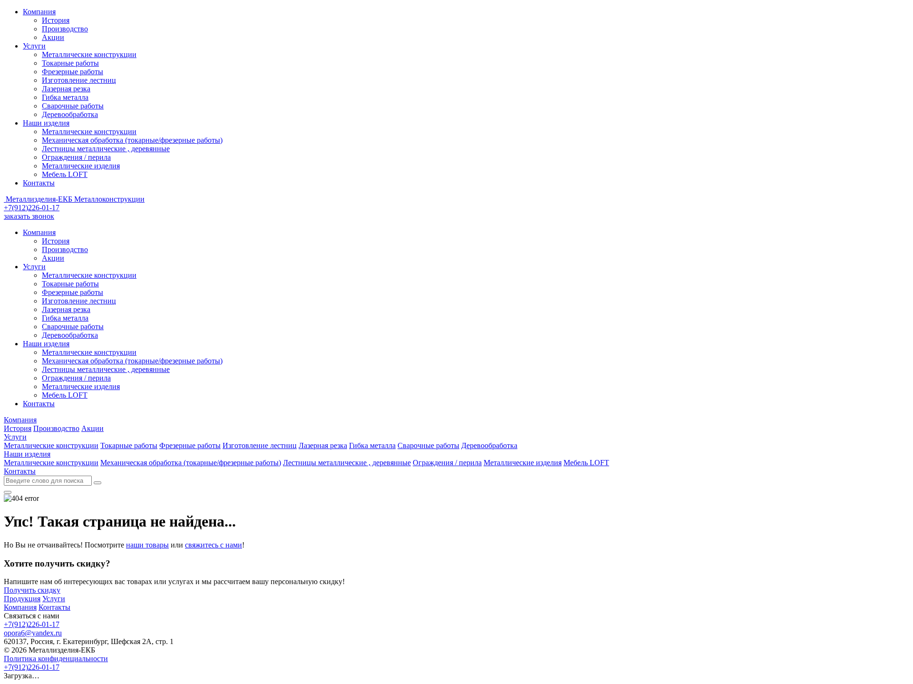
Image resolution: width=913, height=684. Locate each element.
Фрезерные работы (72, 72)
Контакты (39, 183)
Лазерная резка (66, 89)
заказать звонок (29, 216)
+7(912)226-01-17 (31, 208)
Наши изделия (46, 123)
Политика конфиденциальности (56, 659)
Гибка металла (65, 97)
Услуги (34, 46)
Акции (53, 37)
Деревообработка (70, 114)
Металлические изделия (81, 166)
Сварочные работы (73, 106)
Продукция (22, 599)
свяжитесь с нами (213, 545)
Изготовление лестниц (79, 80)
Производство (65, 29)
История (55, 20)
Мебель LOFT (64, 174)
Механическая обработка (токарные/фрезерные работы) (132, 140)
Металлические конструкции (89, 54)
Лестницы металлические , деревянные (106, 149)
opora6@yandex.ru (33, 633)
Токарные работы (70, 63)
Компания (39, 12)
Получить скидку (32, 590)
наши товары (147, 545)
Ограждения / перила (76, 157)
